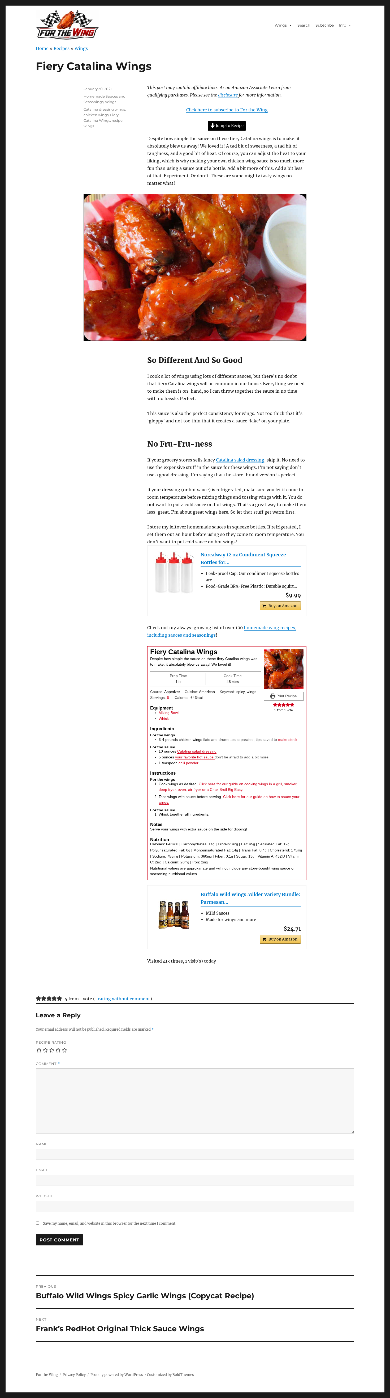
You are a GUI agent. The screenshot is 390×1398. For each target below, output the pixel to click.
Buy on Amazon (282, 605)
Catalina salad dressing (240, 460)
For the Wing (47, 1374)
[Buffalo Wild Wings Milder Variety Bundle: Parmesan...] (174, 912)
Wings (281, 25)
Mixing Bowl (169, 713)
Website (45, 1196)
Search (303, 25)
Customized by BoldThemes (170, 1374)
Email (42, 1170)
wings (89, 126)
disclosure (228, 95)
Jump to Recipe (229, 125)
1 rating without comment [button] (122, 998)
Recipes (62, 48)
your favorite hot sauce (195, 757)
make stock (287, 739)
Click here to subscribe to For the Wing (227, 109)
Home (42, 48)
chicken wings (96, 115)
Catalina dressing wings (104, 109)
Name (42, 1144)
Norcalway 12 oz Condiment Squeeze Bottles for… (243, 558)
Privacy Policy (74, 1374)
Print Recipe (286, 696)
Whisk (164, 718)
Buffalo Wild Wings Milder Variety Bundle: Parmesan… (250, 898)
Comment (48, 1063)
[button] (275, 705)
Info (342, 25)
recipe (117, 120)
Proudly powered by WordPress (116, 1374)
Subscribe (324, 25)
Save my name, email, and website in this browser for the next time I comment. (109, 1223)
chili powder (188, 763)
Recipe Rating (51, 1042)
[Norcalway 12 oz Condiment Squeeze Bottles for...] (174, 572)
